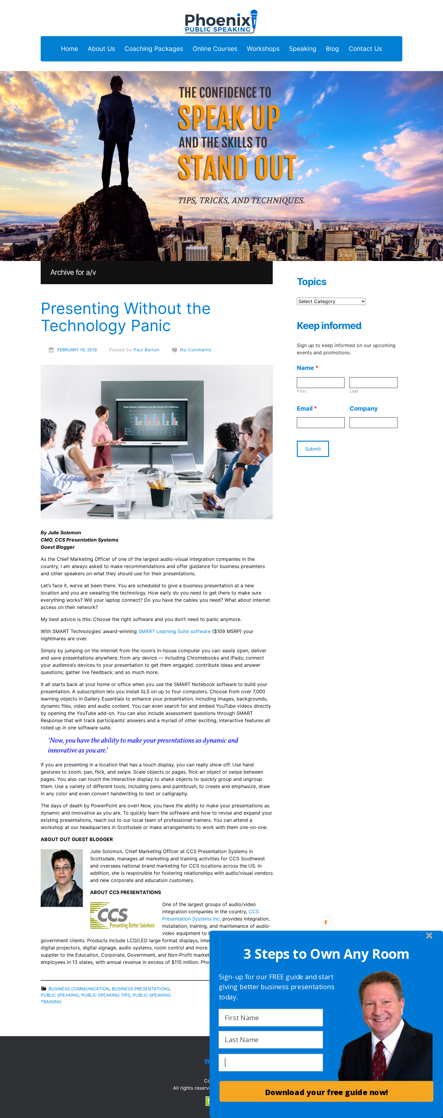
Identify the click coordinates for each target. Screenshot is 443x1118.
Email (307, 408)
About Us (101, 49)
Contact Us (365, 49)
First (301, 391)
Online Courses (215, 49)
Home (69, 49)
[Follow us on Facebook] (207, 1061)
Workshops (263, 49)
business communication (79, 988)
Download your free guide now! (326, 1092)
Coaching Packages (153, 49)
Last (354, 391)
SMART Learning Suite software (174, 631)
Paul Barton (146, 349)
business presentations (141, 988)
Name (308, 367)
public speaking (60, 995)
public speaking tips (105, 995)
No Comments (196, 349)
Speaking (302, 49)
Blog (332, 49)
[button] (326, 954)
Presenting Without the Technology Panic (126, 317)
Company (364, 408)
